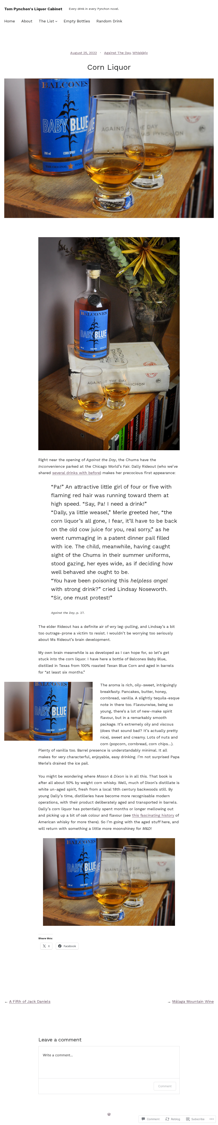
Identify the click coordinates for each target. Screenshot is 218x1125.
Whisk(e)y (140, 53)
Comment (165, 1086)
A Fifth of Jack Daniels (29, 1001)
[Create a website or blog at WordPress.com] (109, 1114)
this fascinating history (153, 815)
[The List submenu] (56, 21)
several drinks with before (76, 472)
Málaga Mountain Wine (193, 1001)
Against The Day (117, 53)
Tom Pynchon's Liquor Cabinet (33, 9)
